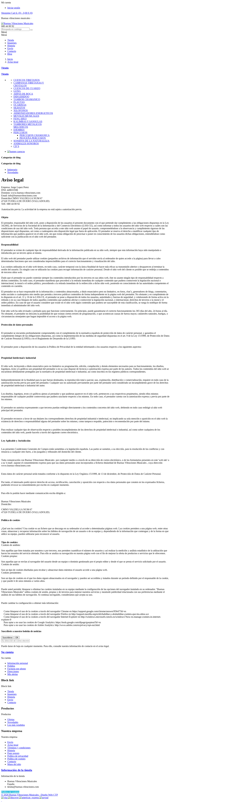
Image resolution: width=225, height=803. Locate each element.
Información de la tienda (16, 770)
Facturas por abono (16, 668)
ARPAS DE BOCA (23, 94)
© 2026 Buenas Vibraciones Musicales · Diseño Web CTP (29, 794)
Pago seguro (13, 753)
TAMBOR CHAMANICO (26, 99)
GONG (17, 91)
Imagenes (12, 43)
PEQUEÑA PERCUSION (33, 138)
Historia (11, 45)
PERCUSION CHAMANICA (35, 135)
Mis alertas (12, 674)
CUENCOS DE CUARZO (26, 88)
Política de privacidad (17, 756)
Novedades (12, 722)
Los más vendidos (16, 725)
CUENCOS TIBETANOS (26, 80)
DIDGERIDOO (21, 96)
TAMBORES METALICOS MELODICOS (27, 125)
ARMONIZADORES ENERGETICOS (33, 113)
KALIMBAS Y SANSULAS (27, 121)
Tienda (10, 40)
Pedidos (11, 666)
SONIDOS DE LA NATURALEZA (31, 140)
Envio (10, 699)
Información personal (17, 663)
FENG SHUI (19, 118)
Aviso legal (12, 745)
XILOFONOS (20, 110)
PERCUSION (20, 132)
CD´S (16, 146)
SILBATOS (19, 107)
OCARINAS (19, 105)
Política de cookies (16, 758)
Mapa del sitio (14, 764)
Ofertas (10, 719)
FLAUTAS (19, 102)
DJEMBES (18, 129)
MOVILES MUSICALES (26, 116)
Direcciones (13, 671)
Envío (10, 48)
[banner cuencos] (16, 151)
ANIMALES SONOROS (26, 143)
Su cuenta (7, 652)
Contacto (36, 18)
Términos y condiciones (18, 747)
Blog (9, 54)
